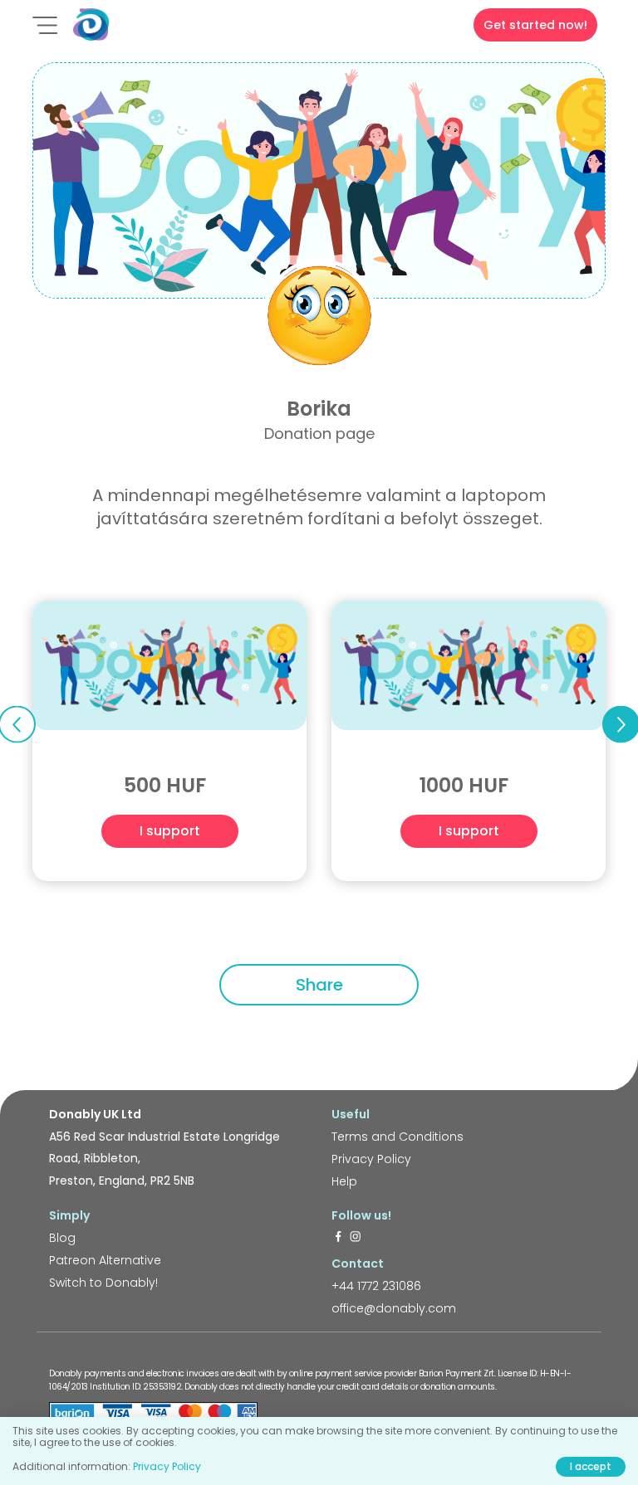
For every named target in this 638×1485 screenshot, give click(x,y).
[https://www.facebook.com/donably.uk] (338, 1238)
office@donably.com (393, 1308)
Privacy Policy (371, 1159)
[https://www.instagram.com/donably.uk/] (355, 1238)
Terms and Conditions (397, 1136)
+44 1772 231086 (376, 1286)
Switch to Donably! (103, 1282)
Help (344, 1181)
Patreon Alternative (105, 1260)
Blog (62, 1237)
